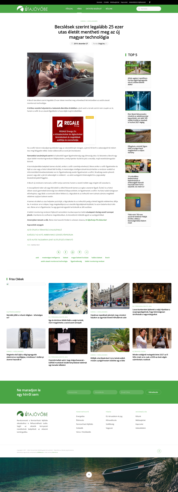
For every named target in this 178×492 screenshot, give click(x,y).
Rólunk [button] (109, 9)
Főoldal (69, 9)
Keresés (99, 2)
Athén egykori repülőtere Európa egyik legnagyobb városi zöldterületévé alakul (137, 81)
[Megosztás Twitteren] (59, 252)
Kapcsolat (124, 2)
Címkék (106, 2)
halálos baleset (97, 258)
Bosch (107, 258)
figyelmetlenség (76, 261)
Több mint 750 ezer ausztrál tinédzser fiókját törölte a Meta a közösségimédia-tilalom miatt (137, 218)
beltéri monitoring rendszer (94, 261)
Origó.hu (99, 44)
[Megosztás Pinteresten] (80, 252)
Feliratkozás (153, 392)
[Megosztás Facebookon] (66, 252)
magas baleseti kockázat (79, 258)
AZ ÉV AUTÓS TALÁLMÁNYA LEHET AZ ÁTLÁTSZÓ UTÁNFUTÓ (50, 240)
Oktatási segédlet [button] (94, 9)
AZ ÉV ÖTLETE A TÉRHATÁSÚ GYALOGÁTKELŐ (44, 230)
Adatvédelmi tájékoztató (137, 2)
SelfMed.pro (40, 452)
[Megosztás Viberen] (87, 252)
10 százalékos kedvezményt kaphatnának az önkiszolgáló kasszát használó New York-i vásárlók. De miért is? (136, 181)
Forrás (28, 245)
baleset (65, 258)
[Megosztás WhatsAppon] (73, 252)
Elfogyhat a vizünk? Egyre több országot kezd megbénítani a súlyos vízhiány (137, 149)
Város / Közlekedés (89, 21)
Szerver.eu (55, 452)
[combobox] (148, 8)
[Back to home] (32, 9)
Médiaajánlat (114, 2)
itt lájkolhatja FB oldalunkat (95, 220)
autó (37, 258)
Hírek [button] (79, 9)
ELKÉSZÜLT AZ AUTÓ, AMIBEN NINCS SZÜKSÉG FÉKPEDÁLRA (50, 235)
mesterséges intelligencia (51, 258)
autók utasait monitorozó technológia (54, 261)
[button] (89, 475)
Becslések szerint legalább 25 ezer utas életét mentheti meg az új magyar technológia (89, 32)
